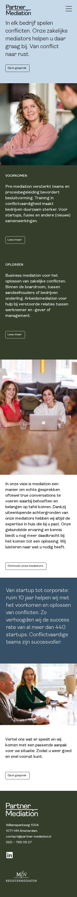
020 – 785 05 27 (19, 842)
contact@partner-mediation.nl (28, 836)
